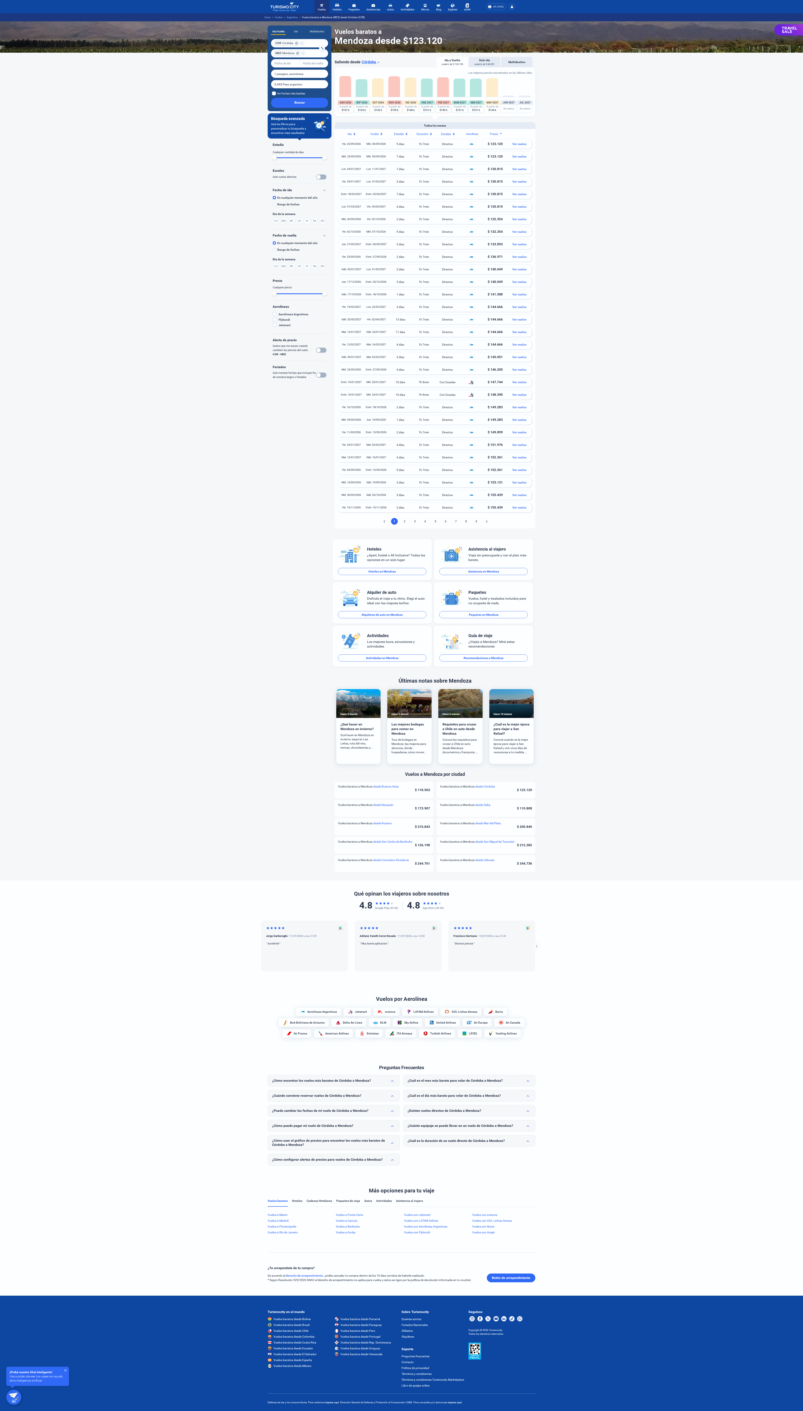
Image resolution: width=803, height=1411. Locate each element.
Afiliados (407, 1330)
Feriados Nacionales (415, 1325)
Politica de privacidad (415, 1368)
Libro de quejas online (416, 1385)
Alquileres (408, 1336)
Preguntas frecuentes (416, 1356)
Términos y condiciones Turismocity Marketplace (433, 1379)
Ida (296, 31)
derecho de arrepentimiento (305, 1275)
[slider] (274, 157)
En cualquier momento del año (297, 197)
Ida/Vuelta (278, 31)
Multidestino (317, 31)
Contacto (408, 1362)
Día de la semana (284, 214)
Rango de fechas (288, 204)
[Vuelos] (284, 6)
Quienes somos (411, 1319)
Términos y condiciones (417, 1373)
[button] (512, 6)
